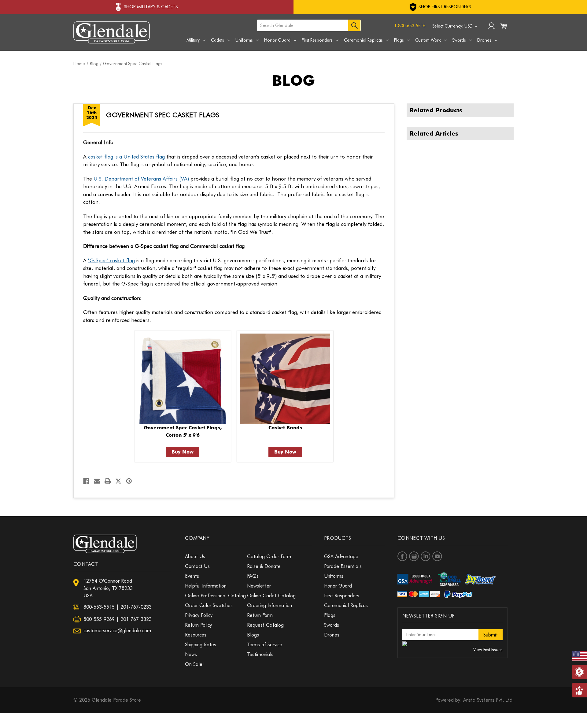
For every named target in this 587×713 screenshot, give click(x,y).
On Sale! (194, 664)
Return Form (260, 615)
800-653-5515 (99, 607)
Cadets (217, 40)
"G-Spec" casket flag (111, 260)
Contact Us (197, 566)
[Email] (97, 481)
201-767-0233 (136, 607)
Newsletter (259, 586)
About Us (195, 556)
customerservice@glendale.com (117, 630)
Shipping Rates (200, 645)
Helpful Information (206, 586)
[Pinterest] (129, 481)
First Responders (317, 40)
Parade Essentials (343, 566)
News (191, 654)
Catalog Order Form (269, 556)
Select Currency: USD (453, 26)
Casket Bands (285, 428)
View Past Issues (488, 649)
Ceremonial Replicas (363, 40)
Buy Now (183, 452)
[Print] (108, 481)
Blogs (253, 635)
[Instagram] (414, 556)
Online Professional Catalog (215, 596)
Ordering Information (269, 605)
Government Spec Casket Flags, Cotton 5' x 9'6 (183, 431)
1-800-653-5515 (410, 25)
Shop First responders (444, 6)
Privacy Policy (198, 615)
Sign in (491, 26)
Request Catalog (265, 625)
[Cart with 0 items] (503, 27)
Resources (195, 635)
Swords (459, 40)
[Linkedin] (425, 556)
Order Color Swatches (209, 605)
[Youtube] (437, 556)
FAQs (253, 576)
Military (193, 40)
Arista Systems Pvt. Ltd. (488, 700)
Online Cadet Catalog (271, 596)
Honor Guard (277, 40)
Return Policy (198, 625)
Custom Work (428, 40)
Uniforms (244, 40)
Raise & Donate (264, 566)
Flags (399, 40)
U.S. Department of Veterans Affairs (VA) (141, 179)
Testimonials (260, 654)
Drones (484, 40)
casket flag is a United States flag (126, 157)
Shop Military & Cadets (151, 6)
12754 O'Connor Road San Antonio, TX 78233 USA (108, 588)
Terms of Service (264, 645)
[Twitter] (118, 481)
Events (192, 576)
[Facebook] (86, 481)
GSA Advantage (341, 556)
